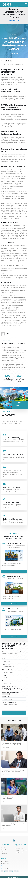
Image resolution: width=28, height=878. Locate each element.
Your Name (5, 658)
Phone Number (6, 681)
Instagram (20, 305)
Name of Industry (7, 664)
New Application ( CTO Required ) (13, 689)
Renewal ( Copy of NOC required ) (13, 688)
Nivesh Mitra (22, 156)
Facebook (14, 305)
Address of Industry (7, 669)
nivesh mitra (14, 34)
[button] (25, 4)
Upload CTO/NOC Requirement (10, 692)
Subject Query (6, 696)
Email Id (4, 675)
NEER (14, 113)
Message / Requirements (9, 702)
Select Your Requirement (9, 686)
